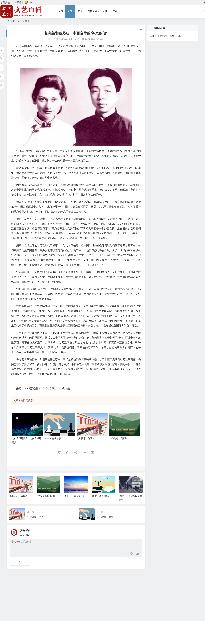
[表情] (131, 553)
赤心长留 (124, 496)
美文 (27, 21)
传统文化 (92, 11)
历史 (115, 11)
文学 (70, 11)
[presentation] (124, 480)
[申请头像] (139, 531)
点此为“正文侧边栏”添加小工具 (165, 36)
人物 (105, 11)
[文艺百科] (21, 11)
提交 (20, 562)
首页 (60, 11)
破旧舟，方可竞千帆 (47, 496)
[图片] (137, 553)
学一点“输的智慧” (53, 438)
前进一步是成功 (72, 496)
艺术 (80, 11)
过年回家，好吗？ (86, 438)
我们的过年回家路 (118, 438)
